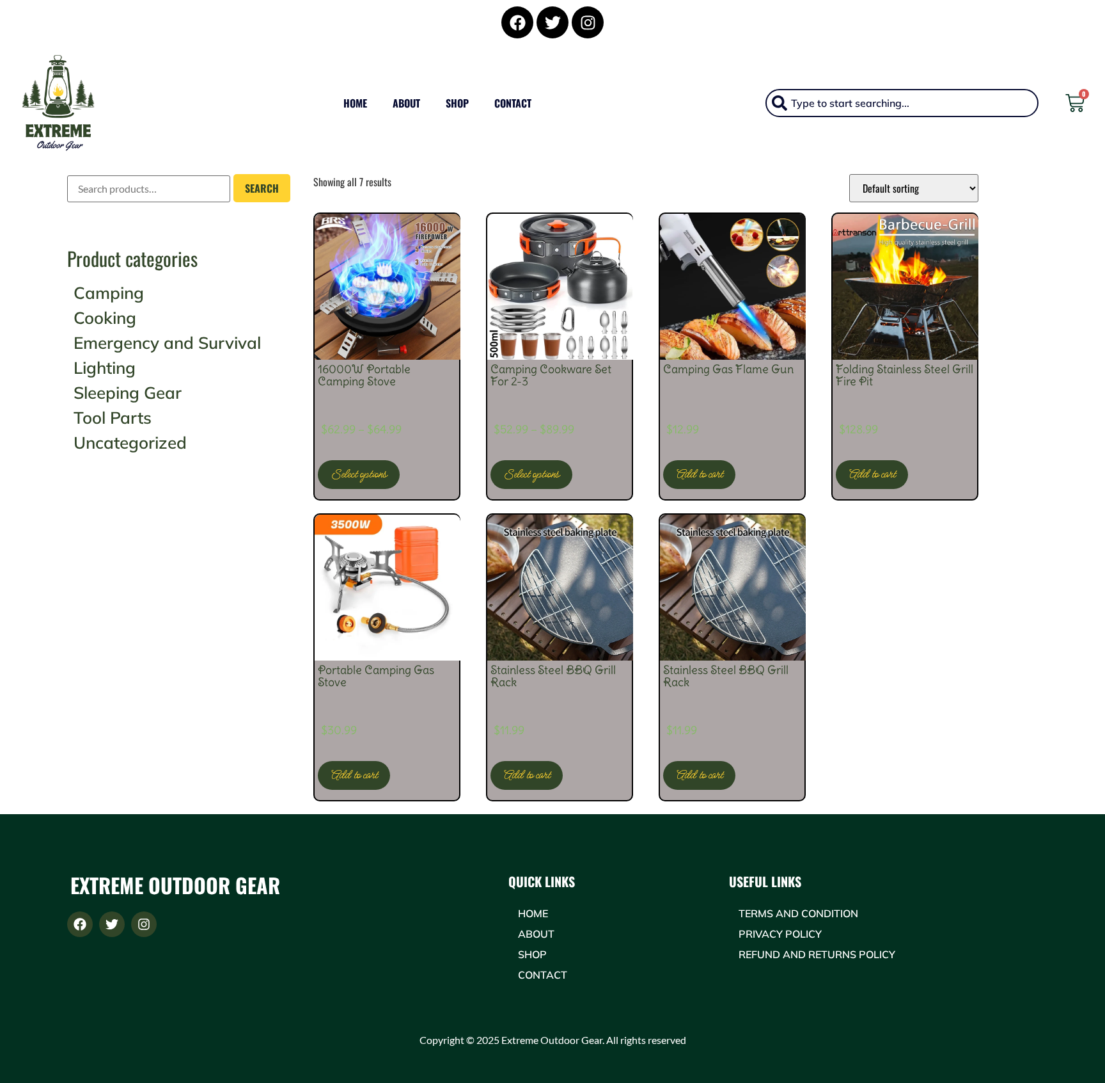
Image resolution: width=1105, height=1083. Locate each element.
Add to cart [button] (699, 474)
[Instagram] (588, 22)
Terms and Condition (798, 913)
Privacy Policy (780, 933)
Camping (109, 292)
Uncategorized (130, 442)
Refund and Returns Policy (817, 954)
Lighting (105, 367)
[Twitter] (552, 22)
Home (355, 103)
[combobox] (901, 103)
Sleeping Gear (128, 392)
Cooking (105, 317)
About (406, 103)
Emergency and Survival (167, 342)
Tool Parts (113, 417)
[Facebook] (517, 22)
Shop (457, 103)
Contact (512, 103)
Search (262, 188)
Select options (359, 474)
